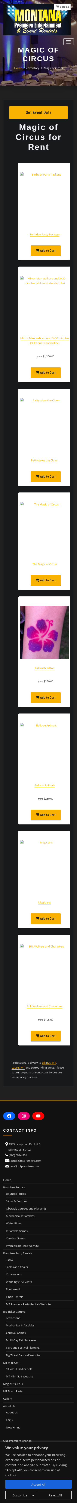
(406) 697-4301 (18, 1155)
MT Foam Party (13, 1391)
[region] (38, 1472)
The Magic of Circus (45, 564)
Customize (19, 1495)
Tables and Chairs (17, 1267)
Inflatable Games (17, 1231)
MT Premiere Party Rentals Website (28, 1304)
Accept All (38, 1484)
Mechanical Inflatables (20, 1216)
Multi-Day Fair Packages (21, 1340)
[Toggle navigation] (68, 41)
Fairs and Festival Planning (23, 1348)
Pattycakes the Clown (44, 460)
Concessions (14, 1274)
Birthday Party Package (44, 234)
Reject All (55, 1495)
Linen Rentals (14, 1297)
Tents (9, 1259)
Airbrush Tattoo (45, 668)
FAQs (9, 1420)
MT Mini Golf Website (19, 1376)
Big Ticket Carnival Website (23, 1355)
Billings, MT (49, 1063)
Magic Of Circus (13, 1384)
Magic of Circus (53, 68)
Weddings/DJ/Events (19, 1282)
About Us (12, 1412)
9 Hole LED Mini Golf (19, 1369)
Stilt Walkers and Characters (44, 1006)
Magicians (44, 902)
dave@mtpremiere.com (24, 1166)
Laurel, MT (18, 1067)
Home (18, 68)
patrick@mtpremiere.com (25, 1161)
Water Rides (13, 1223)
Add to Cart (47, 251)
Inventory (33, 68)
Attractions (13, 1318)
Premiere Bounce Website (22, 1246)
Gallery (7, 1399)
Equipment (13, 1289)
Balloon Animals (44, 785)
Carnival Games (16, 1238)
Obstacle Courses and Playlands (26, 1208)
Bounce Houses (16, 1194)
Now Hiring (13, 1427)
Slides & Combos (16, 1201)
